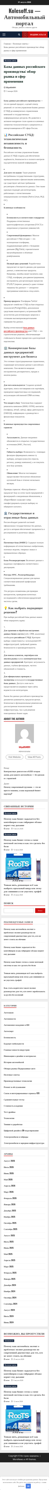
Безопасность (10, 1037)
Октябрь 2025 (10, 1222)
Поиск (8, 903)
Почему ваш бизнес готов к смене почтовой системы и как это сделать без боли (24, 843)
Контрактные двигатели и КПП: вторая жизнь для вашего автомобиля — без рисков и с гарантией (24, 773)
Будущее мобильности (14, 1043)
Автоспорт (9, 1031)
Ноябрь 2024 (9, 1291)
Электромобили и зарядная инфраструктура (24, 1142)
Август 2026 (9, 1160)
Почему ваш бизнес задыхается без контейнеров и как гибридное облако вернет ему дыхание (23, 822)
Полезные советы (10, 60)
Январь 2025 (9, 1278)
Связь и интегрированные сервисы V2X (21, 1093)
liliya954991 (11, 87)
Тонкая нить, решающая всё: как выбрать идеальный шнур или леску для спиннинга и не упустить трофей (22, 888)
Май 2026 (8, 1179)
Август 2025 (9, 1235)
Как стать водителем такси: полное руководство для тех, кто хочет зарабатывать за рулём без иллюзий (24, 991)
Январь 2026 (9, 1204)
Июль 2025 (9, 1241)
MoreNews (18, 1459)
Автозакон (8, 1012)
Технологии (9, 1118)
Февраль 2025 (10, 1272)
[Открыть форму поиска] (19, 34)
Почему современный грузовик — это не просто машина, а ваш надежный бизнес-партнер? (22, 788)
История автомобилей (14, 1062)
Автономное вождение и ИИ (16, 1024)
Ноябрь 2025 (9, 1216)
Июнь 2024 (9, 1322)
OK (28, 1486)
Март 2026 (9, 1191)
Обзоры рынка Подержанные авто (19, 1068)
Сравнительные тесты (14, 1099)
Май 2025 (8, 1253)
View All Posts (34, 757)
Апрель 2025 (9, 1260)
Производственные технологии (18, 1080)
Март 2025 (8, 1266)
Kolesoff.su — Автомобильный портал (24, 16)
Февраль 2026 (10, 1198)
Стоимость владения (13, 1105)
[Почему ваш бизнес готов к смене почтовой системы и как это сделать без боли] (24, 834)
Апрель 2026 (9, 1185)
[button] (4, 34)
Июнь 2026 (9, 1173)
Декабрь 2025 (10, 1210)
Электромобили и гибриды (16, 1136)
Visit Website (14, 757)
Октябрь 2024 (10, 1297)
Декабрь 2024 (10, 1285)
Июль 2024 (9, 1316)
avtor (8, 829)
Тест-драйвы (9, 1111)
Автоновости (10, 1018)
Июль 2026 (9, 1167)
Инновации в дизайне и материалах (20, 1055)
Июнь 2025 (9, 1247)
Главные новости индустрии (17, 1049)
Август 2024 (9, 1309)
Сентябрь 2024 (10, 1303)
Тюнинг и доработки (13, 1124)
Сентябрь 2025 (10, 1229)
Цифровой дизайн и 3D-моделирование (21, 1130)
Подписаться (38, 34)
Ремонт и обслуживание (15, 1087)
